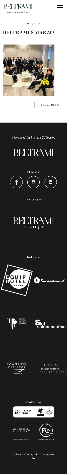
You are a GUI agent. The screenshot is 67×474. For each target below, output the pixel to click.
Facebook (16, 182)
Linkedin (50, 182)
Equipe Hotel (17, 280)
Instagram (33, 182)
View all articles (49, 104)
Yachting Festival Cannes (17, 368)
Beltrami (18, 8)
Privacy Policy (33, 454)
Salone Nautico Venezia (17, 324)
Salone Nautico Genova (50, 324)
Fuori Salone (50, 280)
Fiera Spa (50, 368)
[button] (60, 6)
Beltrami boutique (33, 222)
